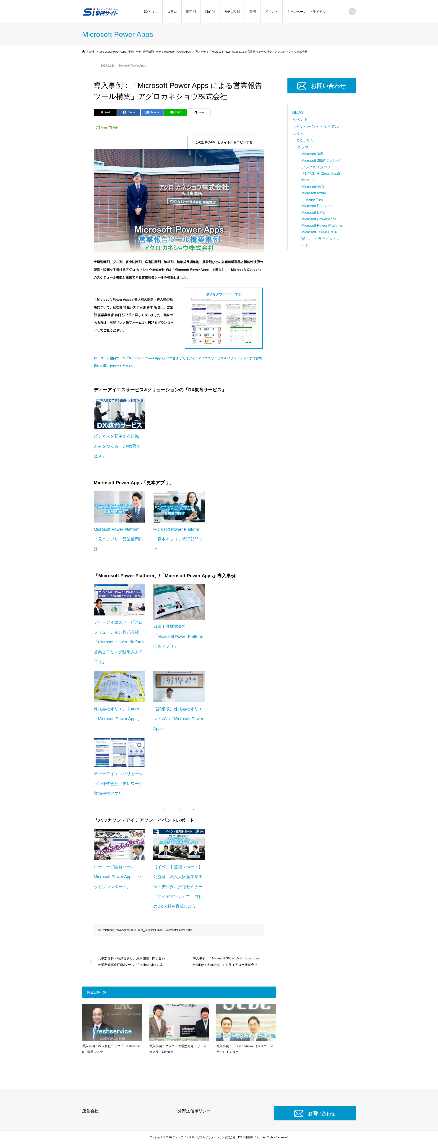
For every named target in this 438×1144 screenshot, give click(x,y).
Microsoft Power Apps (132, 65)
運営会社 (90, 1111)
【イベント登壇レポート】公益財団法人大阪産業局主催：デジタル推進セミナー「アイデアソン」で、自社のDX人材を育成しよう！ (178, 887)
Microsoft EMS (313, 212)
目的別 (210, 11)
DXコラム (305, 141)
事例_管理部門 (147, 930)
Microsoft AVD (312, 187)
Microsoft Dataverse (317, 206)
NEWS (298, 112)
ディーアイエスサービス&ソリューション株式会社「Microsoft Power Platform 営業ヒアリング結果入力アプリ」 (119, 642)
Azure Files (314, 200)
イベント (271, 11)
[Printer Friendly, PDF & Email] (106, 127)
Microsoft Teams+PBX (319, 232)
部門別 (191, 11)
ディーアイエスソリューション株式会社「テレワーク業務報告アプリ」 (118, 784)
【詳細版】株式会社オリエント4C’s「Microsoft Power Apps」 (178, 719)
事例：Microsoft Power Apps (174, 930)
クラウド (304, 147)
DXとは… (151, 11)
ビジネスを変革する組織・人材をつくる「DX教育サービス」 (119, 446)
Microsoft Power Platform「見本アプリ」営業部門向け (118, 539)
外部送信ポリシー (194, 1111)
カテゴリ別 (232, 11)
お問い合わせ (328, 85)
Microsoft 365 (312, 154)
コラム (172, 11)
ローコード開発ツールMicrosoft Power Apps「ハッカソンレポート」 (118, 877)
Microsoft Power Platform (321, 225)
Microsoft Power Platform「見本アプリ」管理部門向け (178, 539)
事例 (252, 11)
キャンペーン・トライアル (306, 11)
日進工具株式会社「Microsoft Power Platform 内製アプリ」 (178, 636)
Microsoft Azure (313, 193)
